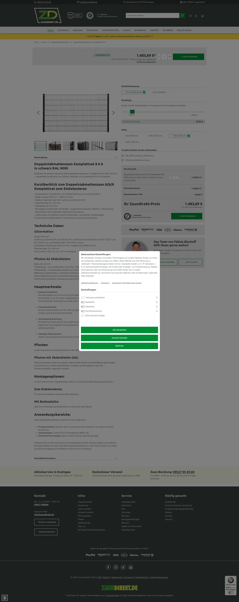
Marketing (90, 306)
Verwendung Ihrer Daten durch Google (126, 283)
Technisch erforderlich (95, 297)
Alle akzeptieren (119, 330)
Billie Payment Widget (95, 315)
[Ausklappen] (157, 297)
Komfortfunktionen (94, 311)
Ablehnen (119, 346)
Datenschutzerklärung (89, 283)
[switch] (83, 302)
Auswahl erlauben (119, 338)
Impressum (105, 283)
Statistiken (90, 302)
